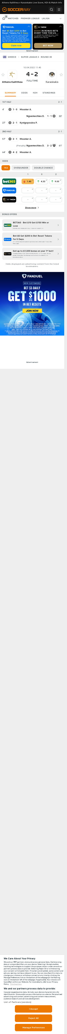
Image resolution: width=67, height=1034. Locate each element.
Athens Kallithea (12, 82)
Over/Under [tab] (21, 167)
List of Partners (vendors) (17, 1002)
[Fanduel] (9, 190)
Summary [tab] (10, 92)
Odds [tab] (24, 92)
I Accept (33, 1009)
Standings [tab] (49, 92)
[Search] (52, 10)
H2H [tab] (35, 92)
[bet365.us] (9, 181)
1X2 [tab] (6, 167)
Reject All (33, 1018)
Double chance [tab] (43, 167)
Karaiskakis (52, 82)
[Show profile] (12, 74)
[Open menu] (59, 10)
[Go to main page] (18, 9)
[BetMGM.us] (9, 199)
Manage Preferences (33, 1027)
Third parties (16, 984)
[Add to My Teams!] (3, 75)
